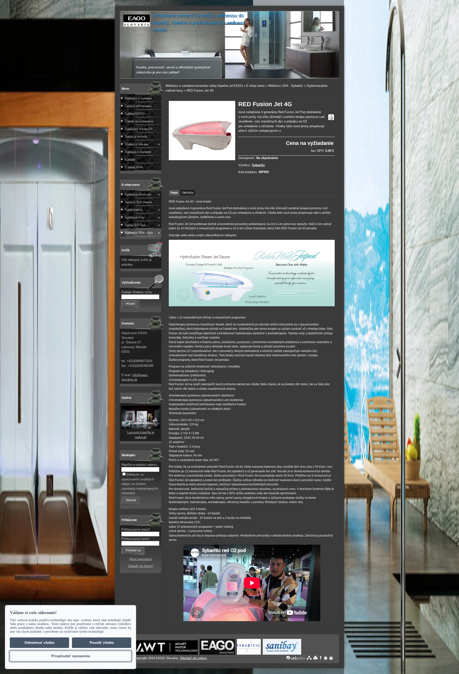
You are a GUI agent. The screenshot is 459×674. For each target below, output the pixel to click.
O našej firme (134, 167)
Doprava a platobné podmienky (143, 152)
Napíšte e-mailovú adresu (139, 464)
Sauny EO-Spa (135, 225)
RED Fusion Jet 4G (200, 90)
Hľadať (130, 303)
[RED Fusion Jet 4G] (202, 159)
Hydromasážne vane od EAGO (143, 194)
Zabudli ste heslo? (140, 566)
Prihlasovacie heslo (134, 539)
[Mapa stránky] (309, 658)
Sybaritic (258, 165)
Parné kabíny (134, 210)
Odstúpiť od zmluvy (193, 658)
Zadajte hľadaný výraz (136, 292)
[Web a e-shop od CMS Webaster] (295, 658)
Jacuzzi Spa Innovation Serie (143, 202)
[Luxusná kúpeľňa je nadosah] (140, 428)
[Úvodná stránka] (325, 658)
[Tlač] (315, 658)
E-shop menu (255, 86)
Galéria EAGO (134, 113)
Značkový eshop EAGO (141, 129)
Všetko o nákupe (136, 144)
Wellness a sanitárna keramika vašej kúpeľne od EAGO (143, 98)
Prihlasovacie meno (135, 529)
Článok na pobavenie (139, 121)
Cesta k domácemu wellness (143, 106)
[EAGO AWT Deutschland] (167, 653)
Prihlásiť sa (133, 550)
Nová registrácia (140, 559)
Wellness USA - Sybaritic (142, 233)
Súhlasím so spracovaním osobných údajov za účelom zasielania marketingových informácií (139, 484)
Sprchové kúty (135, 217)
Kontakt (130, 159)
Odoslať (131, 500)
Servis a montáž (136, 136)
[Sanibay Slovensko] (282, 653)
